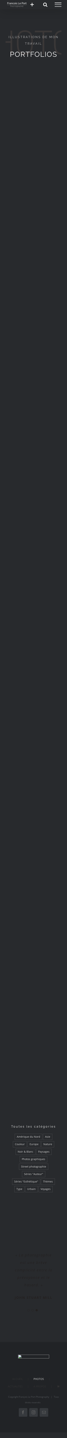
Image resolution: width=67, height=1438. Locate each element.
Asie (47, 1136)
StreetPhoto (33, 423)
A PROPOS (40, 1386)
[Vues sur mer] (33, 768)
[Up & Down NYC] (33, 557)
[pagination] (28, 1310)
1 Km (33, 633)
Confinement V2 (33, 108)
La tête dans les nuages (33, 1003)
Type (19, 1189)
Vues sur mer (33, 790)
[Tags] (33, 715)
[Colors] (33, 190)
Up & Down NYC (33, 581)
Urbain (31, 1189)
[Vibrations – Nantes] (33, 663)
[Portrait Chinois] (33, 243)
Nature (47, 1144)
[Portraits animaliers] (33, 505)
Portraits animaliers (33, 528)
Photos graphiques (33, 1159)
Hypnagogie (33, 160)
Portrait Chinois (33, 265)
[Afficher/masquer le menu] (58, 5)
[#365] (33, 452)
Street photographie (33, 1166)
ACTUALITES (15, 1386)
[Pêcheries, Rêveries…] (33, 1087)
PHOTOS (39, 1379)
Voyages (46, 1189)
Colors (33, 213)
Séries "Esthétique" (26, 1181)
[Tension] (33, 873)
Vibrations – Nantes (33, 686)
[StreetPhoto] (33, 400)
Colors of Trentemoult (33, 370)
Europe (34, 1144)
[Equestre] (33, 925)
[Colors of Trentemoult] (33, 348)
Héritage (34, 318)
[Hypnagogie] (33, 138)
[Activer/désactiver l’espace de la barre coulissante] (32, 5)
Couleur (20, 1144)
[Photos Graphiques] (33, 1034)
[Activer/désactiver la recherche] (45, 4)
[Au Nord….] (33, 820)
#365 (33, 475)
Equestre (33, 948)
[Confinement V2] (33, 85)
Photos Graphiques (33, 1057)
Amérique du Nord (28, 1136)
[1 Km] (33, 610)
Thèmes (48, 1181)
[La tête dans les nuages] (33, 978)
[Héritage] (33, 295)
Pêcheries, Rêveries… (33, 1110)
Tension (33, 895)
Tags (33, 738)
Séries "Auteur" (33, 1174)
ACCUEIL (17, 1379)
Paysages (44, 1151)
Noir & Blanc (25, 1151)
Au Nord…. (33, 843)
